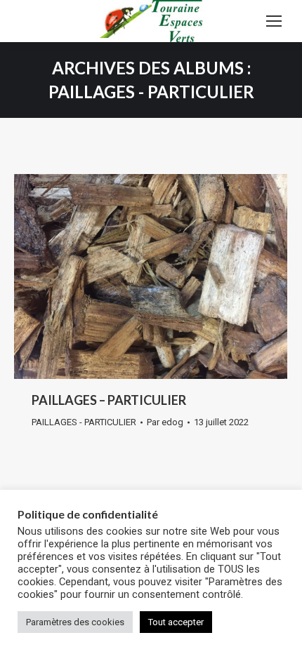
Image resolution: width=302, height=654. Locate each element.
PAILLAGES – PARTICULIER (109, 400)
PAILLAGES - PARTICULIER (84, 422)
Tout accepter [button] (176, 622)
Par (165, 422)
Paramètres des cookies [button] (75, 622)
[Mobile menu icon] (274, 21)
